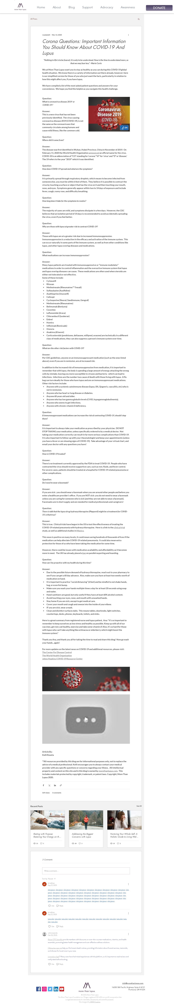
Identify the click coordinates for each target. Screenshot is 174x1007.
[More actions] (128, 34)
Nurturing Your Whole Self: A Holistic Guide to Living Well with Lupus (123, 835)
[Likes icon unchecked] (49, 905)
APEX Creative (95, 1002)
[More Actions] (128, 884)
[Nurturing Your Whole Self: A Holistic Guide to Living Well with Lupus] (124, 820)
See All (139, 806)
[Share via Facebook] (43, 785)
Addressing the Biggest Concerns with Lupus (82, 835)
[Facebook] (38, 989)
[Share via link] (61, 785)
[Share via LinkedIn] (55, 785)
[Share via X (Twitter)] (49, 785)
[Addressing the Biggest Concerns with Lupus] (86, 820)
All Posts (33, 19)
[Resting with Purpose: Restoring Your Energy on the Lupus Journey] (48, 820)
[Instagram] (44, 989)
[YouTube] (61, 989)
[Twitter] (50, 989)
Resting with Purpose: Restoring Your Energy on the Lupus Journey (46, 835)
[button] (139, 19)
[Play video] (86, 719)
